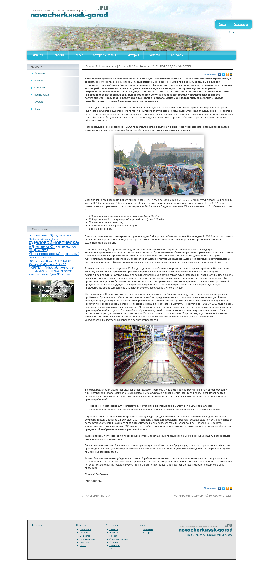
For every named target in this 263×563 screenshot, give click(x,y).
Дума (53, 274)
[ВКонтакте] (220, 73)
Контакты (177, 55)
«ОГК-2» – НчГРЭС (48, 271)
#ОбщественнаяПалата (41, 261)
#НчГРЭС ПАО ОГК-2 (41, 257)
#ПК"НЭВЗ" (63, 261)
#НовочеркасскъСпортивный (54, 254)
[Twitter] (223, 73)
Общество (39, 87)
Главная (37, 55)
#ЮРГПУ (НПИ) (39, 267)
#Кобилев (62, 247)
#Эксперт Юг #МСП (54, 264)
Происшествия (42, 95)
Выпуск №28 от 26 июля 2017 (138, 66)
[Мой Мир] (231, 73)
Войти (222, 24)
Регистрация (241, 24)
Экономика (39, 73)
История (133, 55)
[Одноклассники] (227, 73)
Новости (58, 55)
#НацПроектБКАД (38, 250)
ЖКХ (60, 274)
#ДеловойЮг (42, 246)
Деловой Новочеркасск (101, 66)
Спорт (37, 109)
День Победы (42, 274)
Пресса (78, 55)
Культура (38, 102)
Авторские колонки (105, 55)
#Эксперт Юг (36, 264)
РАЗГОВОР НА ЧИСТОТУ (96, 496)
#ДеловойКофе (50, 238)
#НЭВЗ (72, 247)
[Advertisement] (53, 169)
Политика (39, 80)
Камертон (155, 55)
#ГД (50, 235)
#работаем (57, 267)
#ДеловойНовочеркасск (57, 242)
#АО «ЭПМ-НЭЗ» (38, 235)
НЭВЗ (67, 274)
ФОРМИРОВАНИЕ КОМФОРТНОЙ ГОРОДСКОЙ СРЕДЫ (203, 496)
